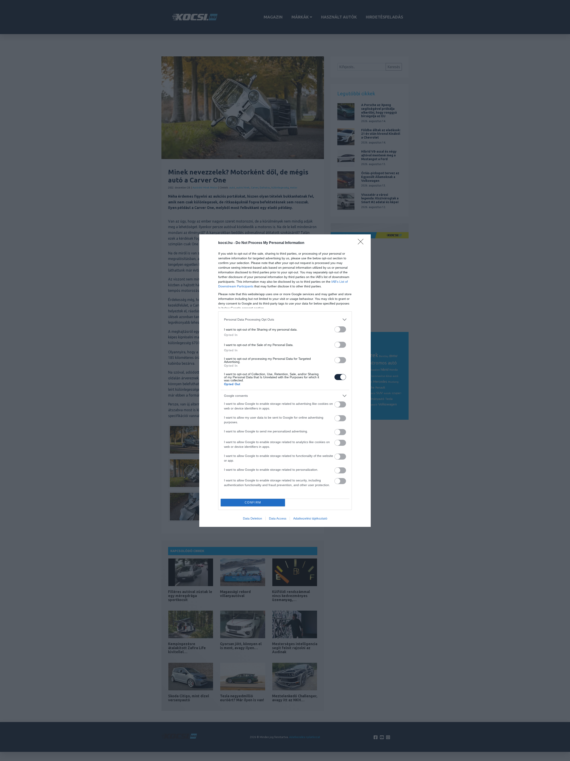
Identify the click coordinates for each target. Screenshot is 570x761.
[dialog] (285, 380)
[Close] (362, 243)
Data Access (277, 518)
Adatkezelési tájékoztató (310, 518)
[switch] (340, 329)
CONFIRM (253, 502)
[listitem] (285, 319)
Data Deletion (252, 518)
